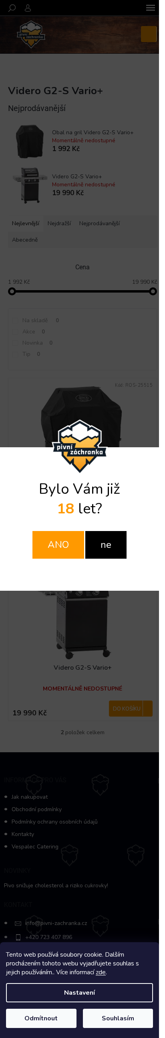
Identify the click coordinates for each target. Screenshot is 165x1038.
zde (101, 972)
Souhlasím (118, 1018)
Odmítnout (41, 1018)
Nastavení (79, 992)
